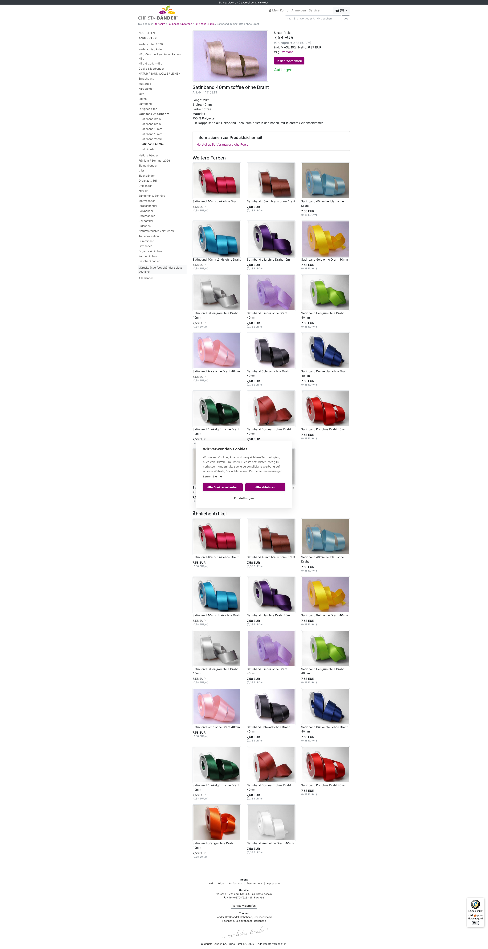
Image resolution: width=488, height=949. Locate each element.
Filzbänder (145, 246)
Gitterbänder (147, 215)
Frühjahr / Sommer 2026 (154, 160)
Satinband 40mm (204, 23)
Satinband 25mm (152, 139)
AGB (211, 883)
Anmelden (298, 10)
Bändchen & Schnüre (152, 195)
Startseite (159, 23)
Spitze (143, 98)
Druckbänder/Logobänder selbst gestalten (160, 269)
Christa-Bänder (213, 943)
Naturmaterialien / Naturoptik (157, 231)
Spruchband (146, 78)
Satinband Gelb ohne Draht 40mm (324, 259)
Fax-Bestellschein (261, 893)
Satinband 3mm (151, 119)
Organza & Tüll (148, 180)
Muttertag (145, 83)
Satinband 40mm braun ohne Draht (271, 201)
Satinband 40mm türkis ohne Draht (217, 259)
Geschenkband (263, 916)
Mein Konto (279, 10)
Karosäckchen (148, 256)
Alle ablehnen (265, 487)
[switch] (475, 923)
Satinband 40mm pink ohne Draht (216, 201)
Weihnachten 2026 (151, 44)
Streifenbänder (148, 205)
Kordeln (143, 190)
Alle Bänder (146, 278)
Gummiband (146, 241)
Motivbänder (147, 200)
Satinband (246, 916)
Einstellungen (244, 498)
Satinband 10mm (151, 128)
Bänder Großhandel (227, 916)
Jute (141, 93)
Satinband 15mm (151, 134)
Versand (288, 52)
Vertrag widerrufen (244, 905)
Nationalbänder (148, 155)
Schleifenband (244, 920)
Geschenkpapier (149, 261)
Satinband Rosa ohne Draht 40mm (216, 371)
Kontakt (244, 893)
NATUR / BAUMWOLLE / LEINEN (160, 73)
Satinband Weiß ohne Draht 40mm (270, 843)
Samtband (145, 103)
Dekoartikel (146, 220)
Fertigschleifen (148, 108)
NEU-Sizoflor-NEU (151, 63)
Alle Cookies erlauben (222, 487)
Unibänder (145, 185)
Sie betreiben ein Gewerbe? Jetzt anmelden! (244, 2)
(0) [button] (342, 10)
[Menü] (482, 899)
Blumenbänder (148, 165)
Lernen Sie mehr (214, 476)
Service (314, 10)
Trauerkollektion (149, 236)
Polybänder (146, 210)
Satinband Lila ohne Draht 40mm (269, 259)
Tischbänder (147, 175)
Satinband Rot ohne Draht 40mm (323, 429)
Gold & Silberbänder (151, 68)
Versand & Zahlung (227, 893)
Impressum (273, 883)
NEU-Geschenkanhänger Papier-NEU (160, 56)
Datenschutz (254, 883)
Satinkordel (148, 149)
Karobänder (146, 88)
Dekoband (260, 920)
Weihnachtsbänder (151, 49)
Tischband (228, 920)
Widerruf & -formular (230, 883)
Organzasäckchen (150, 251)
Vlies (142, 170)
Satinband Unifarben (180, 23)
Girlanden (145, 226)
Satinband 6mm (151, 124)
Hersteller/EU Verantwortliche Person (223, 144)
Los (346, 18)
